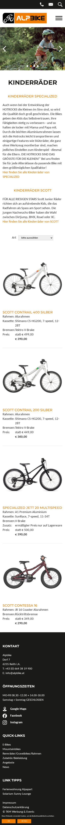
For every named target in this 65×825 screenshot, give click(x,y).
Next (60, 49)
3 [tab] (34, 66)
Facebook (16, 715)
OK (9, 821)
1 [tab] (27, 66)
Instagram (16, 722)
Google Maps (18, 709)
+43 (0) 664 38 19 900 (18, 668)
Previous (4, 49)
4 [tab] (38, 66)
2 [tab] (31, 66)
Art (14, 237)
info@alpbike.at (15, 673)
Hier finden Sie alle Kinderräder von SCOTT (31, 221)
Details (24, 821)
